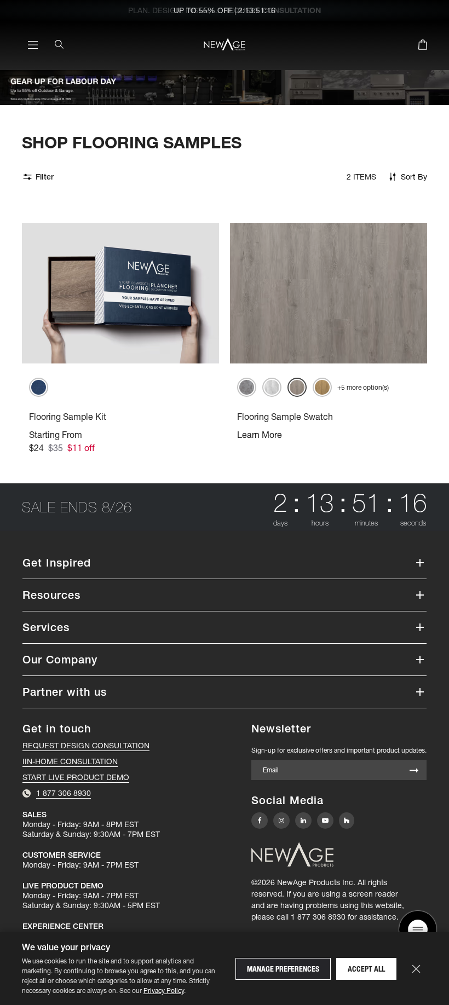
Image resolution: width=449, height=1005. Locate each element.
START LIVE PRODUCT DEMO (75, 777)
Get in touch (56, 728)
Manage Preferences (283, 969)
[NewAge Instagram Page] (281, 820)
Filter (45, 177)
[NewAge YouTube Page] (325, 820)
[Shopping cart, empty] (422, 46)
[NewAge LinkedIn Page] (303, 820)
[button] (224, 563)
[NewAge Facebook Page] (259, 820)
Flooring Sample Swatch (285, 416)
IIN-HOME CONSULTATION (70, 761)
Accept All (366, 969)
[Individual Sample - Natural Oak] (322, 387)
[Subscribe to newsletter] (414, 771)
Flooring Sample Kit (67, 416)
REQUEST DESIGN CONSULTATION (85, 745)
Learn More (259, 434)
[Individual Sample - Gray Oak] (297, 387)
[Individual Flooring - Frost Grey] (271, 387)
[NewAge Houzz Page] (346, 820)
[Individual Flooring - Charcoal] (246, 387)
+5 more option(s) (363, 387)
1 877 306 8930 (318, 917)
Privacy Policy (163, 990)
